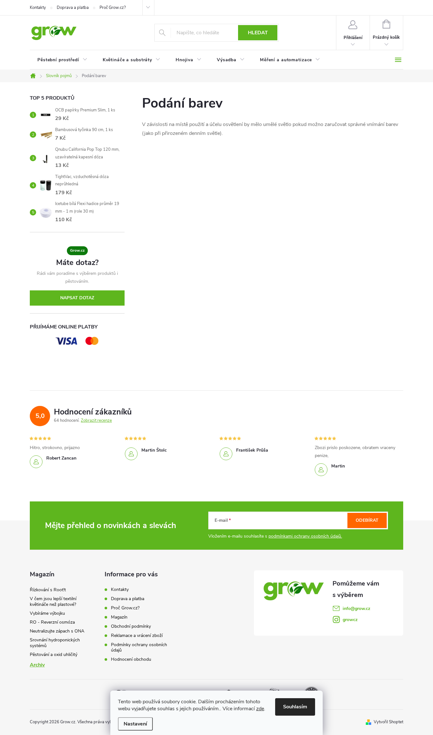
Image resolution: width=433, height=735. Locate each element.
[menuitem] (62, 60)
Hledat (258, 32)
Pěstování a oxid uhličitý (53, 655)
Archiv (37, 664)
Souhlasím (295, 706)
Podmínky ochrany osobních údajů (139, 647)
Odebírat (367, 520)
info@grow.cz (356, 609)
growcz (350, 620)
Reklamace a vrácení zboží (137, 635)
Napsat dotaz (77, 298)
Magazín (119, 617)
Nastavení (135, 723)
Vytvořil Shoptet (388, 722)
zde (260, 708)
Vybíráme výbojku (47, 613)
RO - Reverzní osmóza (52, 622)
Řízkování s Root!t (48, 590)
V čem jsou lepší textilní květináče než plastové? (53, 601)
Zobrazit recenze (96, 420)
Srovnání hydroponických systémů (55, 643)
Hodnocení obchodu (131, 659)
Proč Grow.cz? (113, 7)
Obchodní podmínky (131, 626)
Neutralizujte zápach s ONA (57, 631)
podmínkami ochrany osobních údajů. (305, 536)
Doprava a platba (73, 7)
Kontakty (38, 7)
